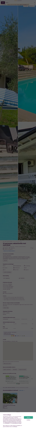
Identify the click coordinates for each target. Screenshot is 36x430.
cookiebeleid (7, 423)
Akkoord (28, 417)
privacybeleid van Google (16, 423)
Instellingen (28, 419)
